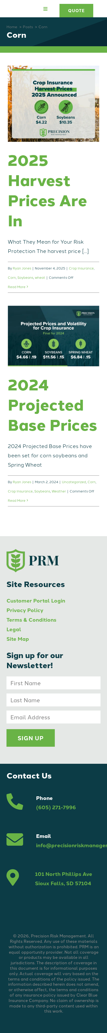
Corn (12, 277)
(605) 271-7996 (56, 807)
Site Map (17, 638)
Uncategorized (74, 481)
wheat (40, 277)
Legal (13, 629)
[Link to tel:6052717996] (14, 802)
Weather (59, 491)
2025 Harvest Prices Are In (47, 190)
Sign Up (31, 738)
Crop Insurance (81, 268)
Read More (16, 286)
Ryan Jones (22, 268)
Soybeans (25, 277)
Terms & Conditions (31, 619)
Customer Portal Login (35, 600)
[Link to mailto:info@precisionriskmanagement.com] (14, 840)
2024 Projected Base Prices (52, 404)
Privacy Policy (24, 610)
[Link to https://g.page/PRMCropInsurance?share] (12, 878)
